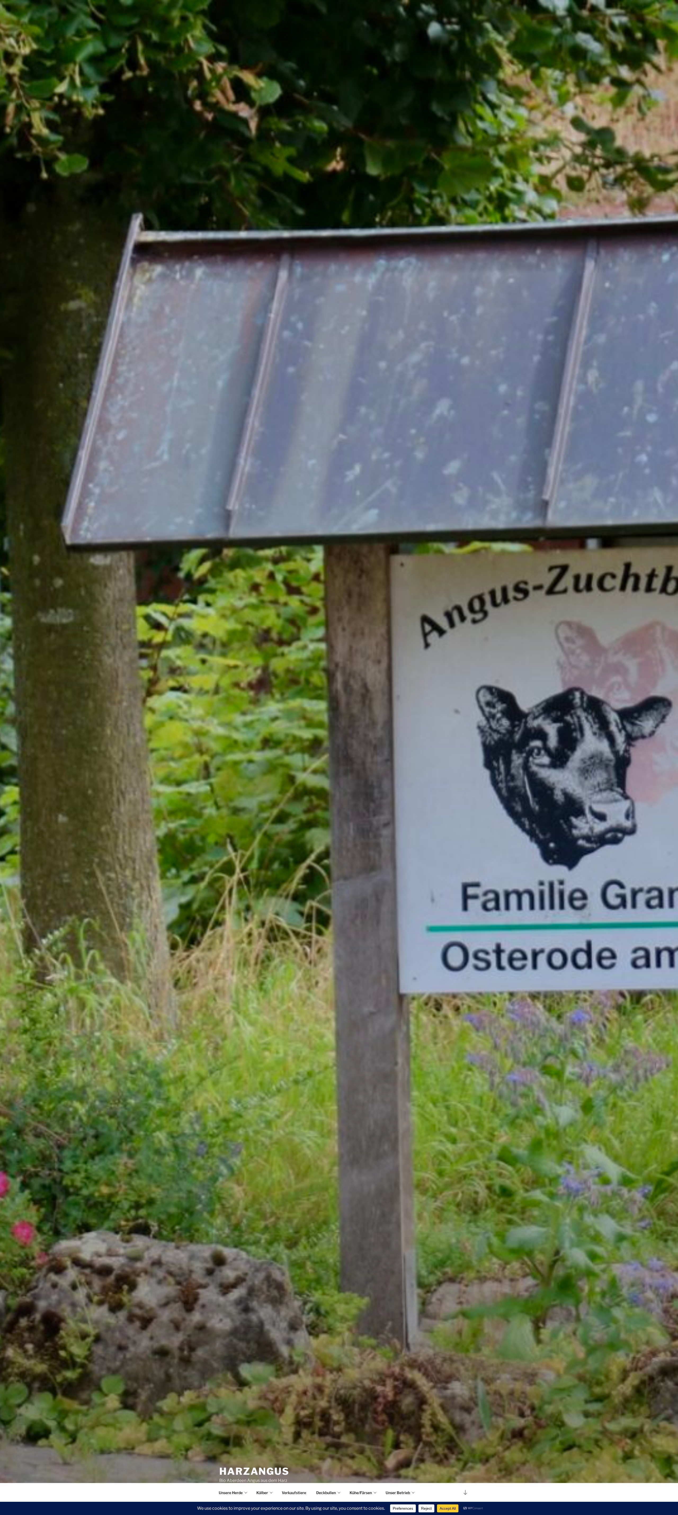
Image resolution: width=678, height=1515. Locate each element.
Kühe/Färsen (361, 1492)
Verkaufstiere (294, 1492)
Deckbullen (326, 1492)
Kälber (262, 1492)
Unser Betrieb (398, 1492)
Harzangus (254, 1471)
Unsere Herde (231, 1492)
